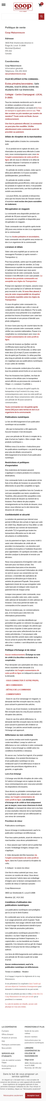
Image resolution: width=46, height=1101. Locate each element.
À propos (5, 1031)
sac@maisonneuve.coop (15, 74)
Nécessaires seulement (13, 1096)
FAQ (3, 1041)
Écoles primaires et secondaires (9, 1067)
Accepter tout (33, 1096)
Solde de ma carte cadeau (32, 1032)
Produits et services (9, 1038)
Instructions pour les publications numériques (34, 1041)
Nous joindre (7, 1048)
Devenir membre (31, 1037)
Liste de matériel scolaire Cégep (11, 1061)
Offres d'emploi (7, 1034)
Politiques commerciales (11, 1045)
